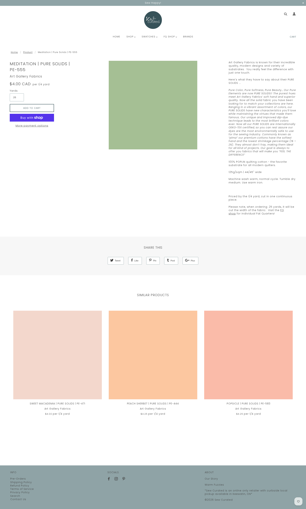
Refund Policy (19, 485)
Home (14, 52)
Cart (293, 36)
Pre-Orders (18, 478)
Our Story (211, 478)
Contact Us (18, 499)
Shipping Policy (21, 482)
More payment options (32, 125)
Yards (14, 91)
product (28, 52)
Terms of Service (22, 489)
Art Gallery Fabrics (26, 76)
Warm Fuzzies (214, 484)
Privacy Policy (20, 492)
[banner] (153, 20)
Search (15, 496)
